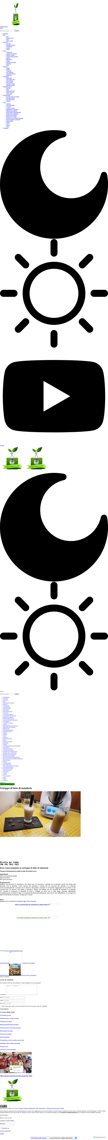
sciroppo (21, 950)
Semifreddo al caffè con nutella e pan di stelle (10, 1043)
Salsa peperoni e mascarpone (6, 1030)
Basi (2, 784)
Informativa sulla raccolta (39, 1138)
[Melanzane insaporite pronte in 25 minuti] (6, 1021)
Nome (2, 997)
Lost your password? (5, 1131)
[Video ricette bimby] (24, 472)
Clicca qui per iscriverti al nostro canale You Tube (16, 1076)
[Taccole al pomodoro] (6, 1034)
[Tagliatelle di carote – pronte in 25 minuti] (5, 1015)
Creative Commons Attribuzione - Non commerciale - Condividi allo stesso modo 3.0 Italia (41, 1108)
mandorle (16, 950)
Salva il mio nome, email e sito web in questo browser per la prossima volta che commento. (24, 1006)
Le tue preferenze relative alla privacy (61, 1138)
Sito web (2, 1003)
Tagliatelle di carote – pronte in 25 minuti (9, 1018)
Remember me (5, 1128)
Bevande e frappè (9, 784)
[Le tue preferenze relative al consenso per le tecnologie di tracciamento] (100, 1137)
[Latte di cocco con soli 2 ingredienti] (4, 1046)
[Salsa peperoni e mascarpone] (10, 1027)
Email (2, 1000)
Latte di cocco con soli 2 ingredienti (8, 1049)
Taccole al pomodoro (4, 1037)
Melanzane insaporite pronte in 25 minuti (9, 1024)
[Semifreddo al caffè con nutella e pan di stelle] (12, 1040)
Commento (3, 994)
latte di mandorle (10, 950)
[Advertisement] (38, 849)
